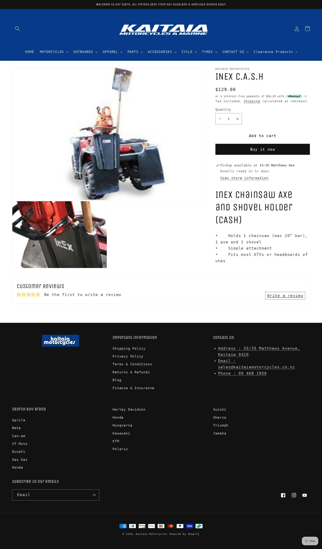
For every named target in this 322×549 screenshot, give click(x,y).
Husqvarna (122, 425)
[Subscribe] (94, 495)
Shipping (252, 101)
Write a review (285, 295)
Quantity (223, 109)
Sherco (219, 417)
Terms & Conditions (132, 364)
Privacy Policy (128, 356)
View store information (244, 178)
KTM (116, 441)
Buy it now (262, 149)
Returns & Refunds (131, 372)
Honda (17, 467)
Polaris (120, 449)
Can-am (18, 436)
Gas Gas (19, 460)
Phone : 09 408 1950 (242, 373)
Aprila (18, 420)
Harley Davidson (129, 409)
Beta (16, 428)
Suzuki (219, 409)
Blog (117, 380)
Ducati (18, 452)
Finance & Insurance (133, 388)
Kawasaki (121, 433)
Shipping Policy (129, 348)
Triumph (220, 425)
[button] (17, 28)
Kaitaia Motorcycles (151, 534)
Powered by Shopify (184, 534)
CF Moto (19, 444)
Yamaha (219, 433)
